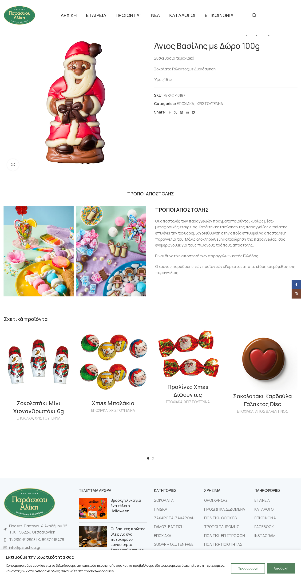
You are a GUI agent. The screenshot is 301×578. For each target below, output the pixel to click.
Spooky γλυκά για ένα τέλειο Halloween (126, 505)
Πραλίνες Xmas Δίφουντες (187, 391)
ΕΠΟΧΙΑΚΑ (185, 103)
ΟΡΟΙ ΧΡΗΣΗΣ (216, 500)
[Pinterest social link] (181, 112)
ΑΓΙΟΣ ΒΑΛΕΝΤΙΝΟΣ (271, 411)
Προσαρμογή (248, 568)
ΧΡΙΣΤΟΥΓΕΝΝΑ (210, 103)
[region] (150, 564)
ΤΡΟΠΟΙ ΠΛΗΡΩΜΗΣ (221, 526)
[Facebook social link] (169, 112)
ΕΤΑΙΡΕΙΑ (262, 500)
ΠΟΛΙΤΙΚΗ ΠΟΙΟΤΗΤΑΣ (223, 544)
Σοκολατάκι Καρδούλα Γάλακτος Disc (262, 400)
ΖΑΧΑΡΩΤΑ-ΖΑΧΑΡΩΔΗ (174, 518)
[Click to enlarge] (13, 165)
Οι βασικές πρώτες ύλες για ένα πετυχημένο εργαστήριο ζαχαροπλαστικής (128, 539)
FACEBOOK (264, 526)
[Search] (254, 15)
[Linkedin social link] (187, 112)
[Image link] (29, 502)
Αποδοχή (281, 568)
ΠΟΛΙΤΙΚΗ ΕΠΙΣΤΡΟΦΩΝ (224, 535)
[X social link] (175, 112)
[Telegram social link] (193, 112)
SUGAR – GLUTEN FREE (174, 544)
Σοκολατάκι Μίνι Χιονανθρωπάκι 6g (38, 407)
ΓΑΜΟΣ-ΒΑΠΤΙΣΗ (168, 526)
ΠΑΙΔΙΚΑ (160, 509)
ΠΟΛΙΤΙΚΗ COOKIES (220, 518)
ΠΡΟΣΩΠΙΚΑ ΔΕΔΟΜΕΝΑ (224, 509)
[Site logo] (19, 14)
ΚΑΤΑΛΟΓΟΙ (264, 509)
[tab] (150, 191)
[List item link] (38, 540)
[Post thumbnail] (93, 508)
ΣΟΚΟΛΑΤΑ (164, 500)
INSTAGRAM (264, 535)
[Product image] (39, 362)
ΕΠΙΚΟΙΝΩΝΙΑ (265, 518)
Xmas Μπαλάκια (113, 403)
